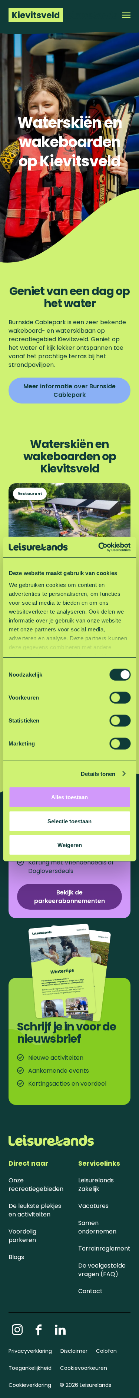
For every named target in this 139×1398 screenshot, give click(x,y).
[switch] (119, 698)
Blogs (16, 1257)
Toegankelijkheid (30, 1368)
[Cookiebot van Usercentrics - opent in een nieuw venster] (98, 547)
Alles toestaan (69, 797)
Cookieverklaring (30, 1385)
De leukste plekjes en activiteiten (35, 1210)
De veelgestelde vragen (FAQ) (102, 1269)
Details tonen (98, 773)
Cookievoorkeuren (83, 1368)
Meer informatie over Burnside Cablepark (69, 390)
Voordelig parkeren (22, 1235)
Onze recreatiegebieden (36, 1184)
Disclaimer (73, 1351)
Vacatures (93, 1206)
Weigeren (69, 845)
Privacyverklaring (30, 1351)
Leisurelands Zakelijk (96, 1184)
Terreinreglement (104, 1248)
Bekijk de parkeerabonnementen (69, 896)
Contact (90, 1291)
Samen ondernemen (97, 1227)
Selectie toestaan (69, 821)
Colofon (106, 1351)
